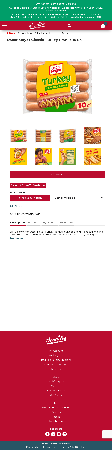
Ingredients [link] (49, 222)
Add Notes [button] (16, 206)
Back (11, 33)
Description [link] (17, 222)
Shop (21, 33)
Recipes (56, 369)
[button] (19, 136)
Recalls (56, 416)
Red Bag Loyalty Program (56, 360)
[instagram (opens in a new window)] (53, 435)
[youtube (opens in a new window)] (59, 435)
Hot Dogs (63, 33)
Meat (30, 33)
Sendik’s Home (56, 390)
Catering (56, 386)
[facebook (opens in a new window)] (47, 435)
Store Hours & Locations (56, 407)
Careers (56, 412)
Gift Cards (56, 395)
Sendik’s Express (56, 381)
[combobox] (79, 198)
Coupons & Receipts (56, 364)
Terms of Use (49, 447)
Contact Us (56, 403)
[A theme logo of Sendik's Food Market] (37, 25)
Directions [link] (66, 222)
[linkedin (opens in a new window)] (64, 435)
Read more (16, 238)
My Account (56, 350)
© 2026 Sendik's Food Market (56, 444)
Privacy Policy (32, 447)
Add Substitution (32, 197)
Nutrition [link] (33, 222)
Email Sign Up (56, 355)
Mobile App (56, 421)
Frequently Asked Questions (72, 447)
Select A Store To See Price (28, 185)
